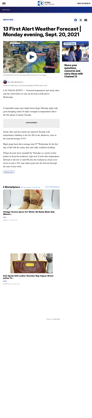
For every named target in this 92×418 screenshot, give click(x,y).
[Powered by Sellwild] (56, 319)
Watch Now (83, 3)
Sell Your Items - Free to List (30, 187)
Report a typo (8, 172)
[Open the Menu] (4, 3)
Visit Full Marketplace (52, 187)
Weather (8, 20)
